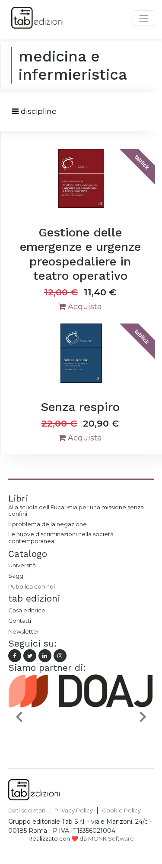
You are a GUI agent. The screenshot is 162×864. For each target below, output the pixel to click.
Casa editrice (26, 610)
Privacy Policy (73, 810)
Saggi (16, 575)
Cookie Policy (121, 810)
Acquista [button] (84, 306)
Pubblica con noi (31, 586)
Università (22, 565)
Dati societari (26, 810)
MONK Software (111, 838)
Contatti (19, 620)
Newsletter (23, 631)
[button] (19, 716)
